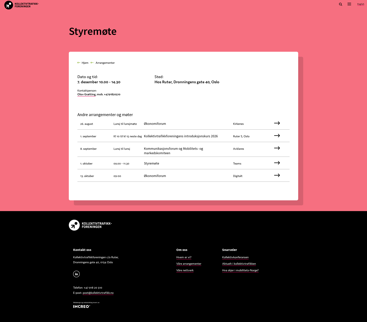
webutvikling (88, 303)
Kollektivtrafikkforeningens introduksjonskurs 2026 (181, 136)
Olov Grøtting (86, 94)
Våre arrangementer (188, 264)
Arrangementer (105, 63)
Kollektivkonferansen (235, 257)
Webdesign (77, 303)
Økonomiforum (155, 123)
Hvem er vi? (183, 257)
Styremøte (151, 163)
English (360, 4)
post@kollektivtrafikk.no (98, 293)
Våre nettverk (185, 270)
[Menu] (349, 4)
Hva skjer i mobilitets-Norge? (240, 270)
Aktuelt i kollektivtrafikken (239, 264)
